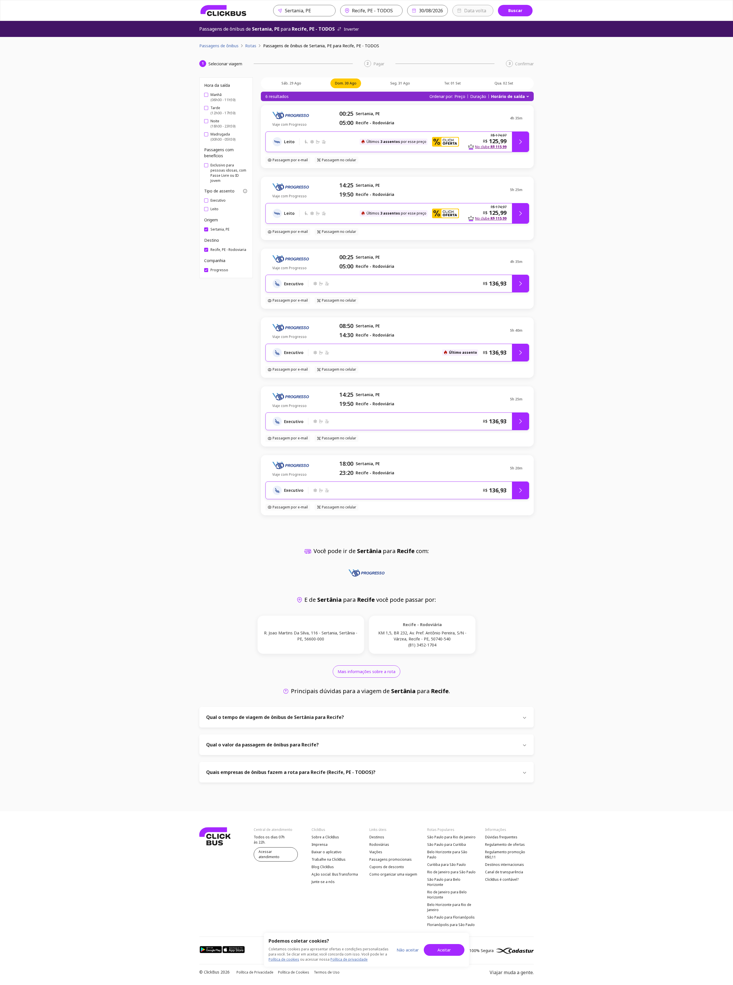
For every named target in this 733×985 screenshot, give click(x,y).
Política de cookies (284, 959)
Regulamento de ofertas (505, 844)
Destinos (376, 837)
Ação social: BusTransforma (335, 874)
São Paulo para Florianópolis (451, 917)
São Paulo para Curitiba (446, 844)
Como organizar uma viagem (393, 874)
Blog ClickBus (323, 866)
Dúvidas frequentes (501, 837)
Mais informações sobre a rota (366, 671)
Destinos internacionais (504, 864)
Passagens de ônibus (219, 45)
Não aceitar (408, 950)
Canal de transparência (504, 872)
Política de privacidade (349, 959)
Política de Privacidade (255, 972)
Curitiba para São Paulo (446, 864)
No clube (491, 146)
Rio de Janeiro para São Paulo (451, 872)
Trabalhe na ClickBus (329, 859)
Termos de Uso (327, 972)
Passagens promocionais (390, 859)
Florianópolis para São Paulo (451, 924)
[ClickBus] (223, 10)
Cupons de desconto (386, 866)
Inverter (351, 29)
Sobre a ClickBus (325, 837)
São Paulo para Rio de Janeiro (451, 837)
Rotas (250, 45)
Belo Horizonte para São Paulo (447, 855)
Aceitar (444, 950)
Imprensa (320, 844)
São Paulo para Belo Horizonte (443, 882)
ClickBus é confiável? (502, 879)
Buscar (515, 10)
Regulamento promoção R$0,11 (505, 855)
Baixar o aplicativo (327, 852)
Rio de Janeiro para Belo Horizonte (447, 895)
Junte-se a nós (323, 881)
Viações (375, 852)
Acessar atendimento (269, 854)
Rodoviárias (379, 844)
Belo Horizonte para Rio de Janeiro (449, 907)
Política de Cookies (293, 972)
